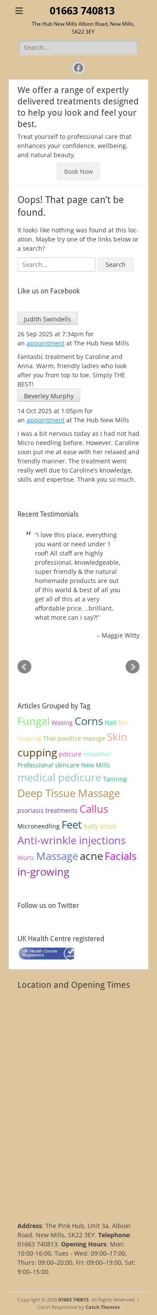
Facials (121, 856)
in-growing (43, 871)
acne (91, 856)
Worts (25, 857)
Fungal (33, 721)
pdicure (70, 754)
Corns (89, 721)
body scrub (100, 826)
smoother (97, 754)
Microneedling (38, 826)
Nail (110, 722)
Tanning (115, 779)
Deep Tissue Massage (68, 793)
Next (133, 667)
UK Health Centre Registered (40, 953)
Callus (93, 808)
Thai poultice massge (74, 738)
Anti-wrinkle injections (71, 840)
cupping (37, 752)
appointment (46, 343)
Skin (117, 736)
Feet (71, 824)
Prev (24, 667)
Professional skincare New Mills (63, 765)
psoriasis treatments (47, 810)
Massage (57, 856)
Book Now (78, 171)
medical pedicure (59, 777)
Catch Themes (102, 1307)
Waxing (62, 722)
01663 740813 (82, 11)
